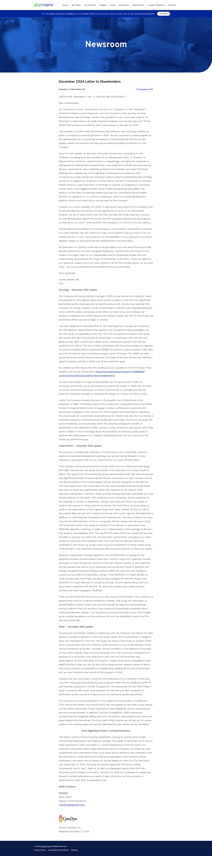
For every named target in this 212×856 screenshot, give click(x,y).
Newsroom (124, 5)
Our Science (90, 5)
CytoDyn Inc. (46, 846)
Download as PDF (145, 89)
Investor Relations (156, 5)
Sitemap (74, 850)
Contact (172, 5)
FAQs (112, 5)
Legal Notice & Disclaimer (58, 850)
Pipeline (103, 5)
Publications (138, 5)
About (65, 5)
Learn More (164, 14)
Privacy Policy (40, 850)
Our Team (76, 5)
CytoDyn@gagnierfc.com (72, 804)
